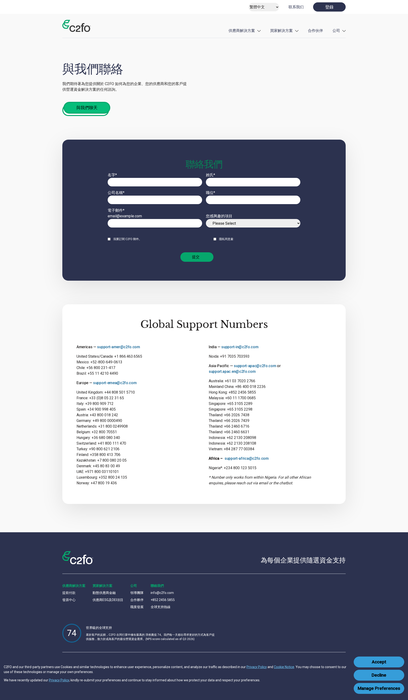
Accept (379, 662)
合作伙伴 (315, 30)
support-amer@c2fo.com (118, 347)
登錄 (329, 6)
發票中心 (69, 600)
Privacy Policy (256, 667)
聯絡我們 (157, 586)
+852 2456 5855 (163, 600)
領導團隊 (137, 593)
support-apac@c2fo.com (255, 366)
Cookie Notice (284, 667)
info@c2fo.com (162, 593)
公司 (336, 30)
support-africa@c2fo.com (247, 458)
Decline (379, 675)
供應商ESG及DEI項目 (108, 600)
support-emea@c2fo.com (114, 383)
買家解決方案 (281, 30)
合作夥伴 (137, 600)
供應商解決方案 (242, 30)
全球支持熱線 (160, 607)
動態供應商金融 (104, 593)
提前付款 (69, 593)
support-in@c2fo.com (239, 347)
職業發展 (137, 607)
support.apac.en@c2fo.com (232, 371)
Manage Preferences (379, 688)
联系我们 (296, 7)
